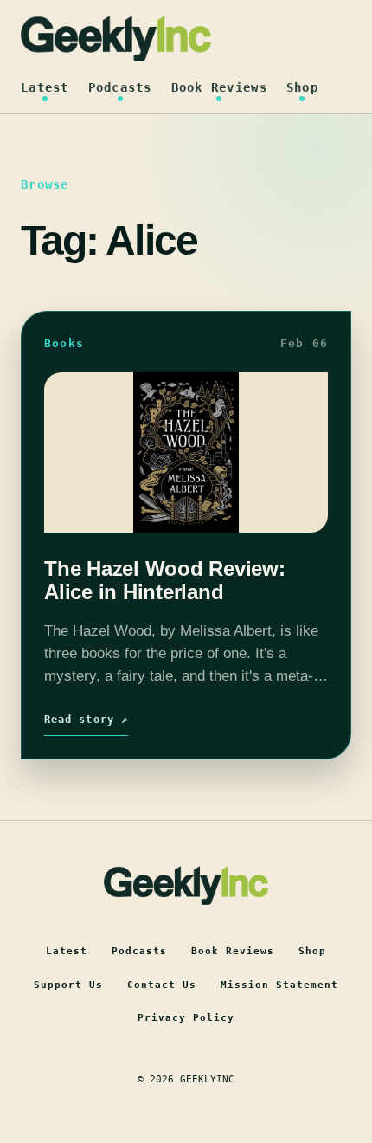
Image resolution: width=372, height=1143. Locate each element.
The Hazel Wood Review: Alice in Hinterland (164, 580)
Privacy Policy (186, 1018)
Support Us (68, 985)
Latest (45, 87)
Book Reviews (219, 87)
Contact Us (161, 985)
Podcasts (120, 87)
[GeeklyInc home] (116, 38)
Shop (302, 87)
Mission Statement (279, 985)
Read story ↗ (86, 720)
